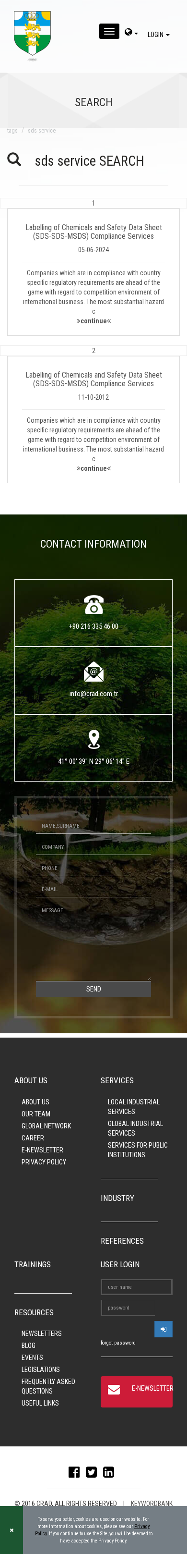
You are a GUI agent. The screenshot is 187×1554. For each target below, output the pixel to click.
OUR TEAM (36, 1114)
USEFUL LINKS (40, 1403)
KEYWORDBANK (152, 1503)
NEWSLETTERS (42, 1333)
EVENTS (32, 1357)
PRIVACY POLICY (44, 1162)
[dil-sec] (131, 33)
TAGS (12, 130)
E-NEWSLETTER (42, 1150)
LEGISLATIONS (41, 1369)
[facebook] (76, 1474)
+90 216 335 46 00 (93, 626)
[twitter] (94, 1474)
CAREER (33, 1138)
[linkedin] (111, 1474)
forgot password (118, 1343)
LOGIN (156, 34)
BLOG (28, 1345)
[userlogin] (163, 1329)
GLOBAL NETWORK (46, 1126)
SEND (93, 989)
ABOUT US (35, 1102)
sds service (42, 130)
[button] (93, 267)
